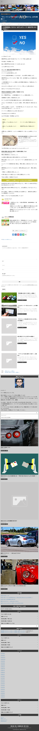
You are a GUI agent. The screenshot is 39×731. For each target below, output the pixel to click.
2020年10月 (3, 659)
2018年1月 (3, 674)
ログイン (2, 717)
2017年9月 (3, 676)
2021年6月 (3, 653)
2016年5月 (3, 695)
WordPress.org (3, 721)
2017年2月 (3, 689)
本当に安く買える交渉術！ (6, 417)
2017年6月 (3, 681)
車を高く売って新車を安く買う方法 (19, 726)
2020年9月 (3, 661)
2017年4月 (3, 685)
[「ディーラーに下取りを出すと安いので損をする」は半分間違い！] (21, 235)
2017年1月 (3, 691)
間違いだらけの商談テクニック (7, 239)
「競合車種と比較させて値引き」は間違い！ (27, 293)
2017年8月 (3, 678)
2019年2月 (3, 666)
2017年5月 (3, 683)
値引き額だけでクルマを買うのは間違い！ (26, 336)
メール (3, 265)
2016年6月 (3, 693)
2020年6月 (3, 663)
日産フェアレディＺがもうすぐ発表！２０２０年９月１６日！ (13, 585)
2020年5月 (3, 664)
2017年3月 (3, 687)
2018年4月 (3, 672)
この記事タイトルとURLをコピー (20, 230)
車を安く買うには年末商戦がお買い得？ (9, 520)
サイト (3, 269)
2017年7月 (3, 679)
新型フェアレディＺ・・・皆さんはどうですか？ (11, 553)
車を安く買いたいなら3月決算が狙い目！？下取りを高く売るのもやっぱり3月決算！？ (19, 476)
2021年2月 (3, 655)
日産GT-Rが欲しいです (5, 447)
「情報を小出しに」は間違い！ (9, 371)
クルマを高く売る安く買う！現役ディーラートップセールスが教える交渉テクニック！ (19, 727)
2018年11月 (3, 668)
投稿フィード (3, 718)
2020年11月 (3, 657)
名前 (3, 261)
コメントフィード (4, 719)
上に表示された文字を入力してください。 (9, 275)
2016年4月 (3, 696)
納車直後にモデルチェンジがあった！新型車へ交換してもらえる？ (13, 630)
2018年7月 (3, 670)
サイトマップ (3, 415)
